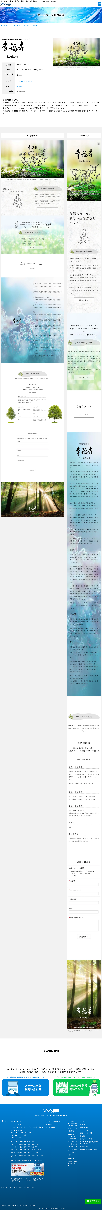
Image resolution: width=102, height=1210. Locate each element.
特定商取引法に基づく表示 (88, 1150)
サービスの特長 (16, 1124)
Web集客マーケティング (72, 1135)
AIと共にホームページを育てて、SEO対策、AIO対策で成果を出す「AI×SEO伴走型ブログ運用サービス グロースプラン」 (27, 1179)
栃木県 (19, 86)
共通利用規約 (84, 1147)
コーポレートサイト (24, 81)
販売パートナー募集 (86, 1133)
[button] (99, 4)
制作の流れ (49, 1124)
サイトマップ (84, 1130)
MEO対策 (71, 1158)
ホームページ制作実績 (53, 1121)
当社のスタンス (16, 1121)
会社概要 (83, 1136)
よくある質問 (50, 1127)
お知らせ (83, 1124)
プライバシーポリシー (87, 1139)
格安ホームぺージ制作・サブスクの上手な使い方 (27, 1127)
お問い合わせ (84, 1127)
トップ (4, 1121)
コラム (82, 1121)
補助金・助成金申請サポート (72, 1163)
